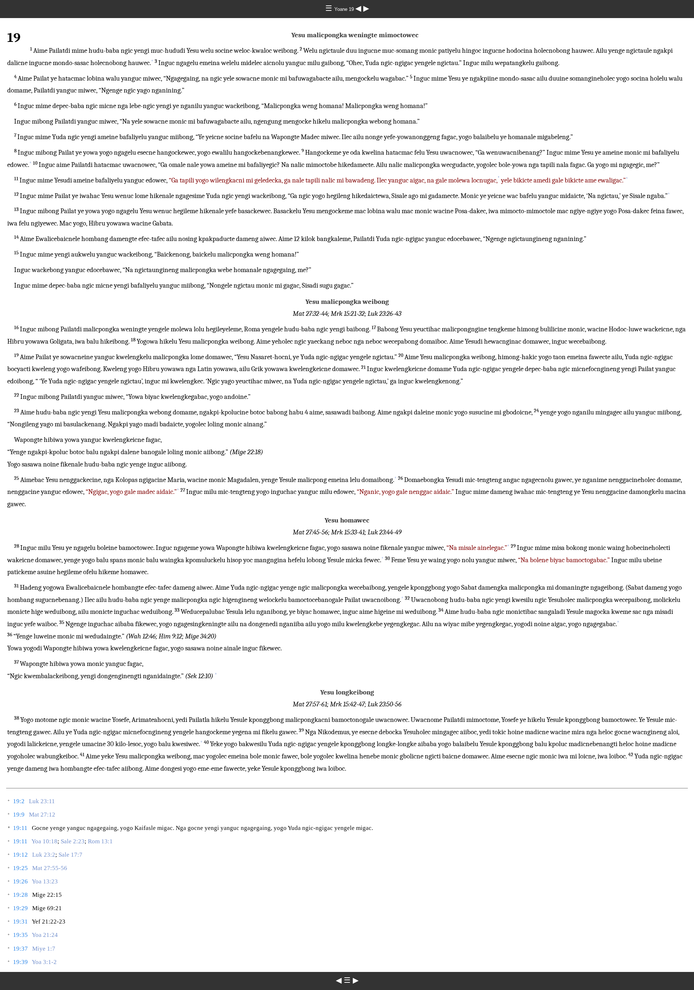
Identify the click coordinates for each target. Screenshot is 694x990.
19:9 (19, 814)
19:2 (19, 801)
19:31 (20, 921)
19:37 (20, 948)
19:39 (20, 962)
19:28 (20, 894)
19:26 (20, 881)
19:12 (20, 854)
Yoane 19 (344, 9)
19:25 (20, 868)
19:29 (20, 908)
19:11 (20, 828)
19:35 (20, 934)
